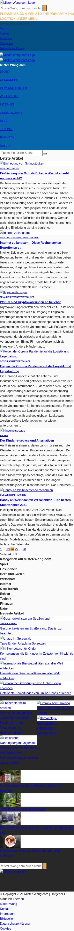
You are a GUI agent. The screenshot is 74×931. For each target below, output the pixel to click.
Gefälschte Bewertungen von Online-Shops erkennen (35, 693)
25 (16, 549)
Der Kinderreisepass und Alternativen (27, 440)
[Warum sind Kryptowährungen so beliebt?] (13, 292)
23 (8, 549)
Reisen (5, 121)
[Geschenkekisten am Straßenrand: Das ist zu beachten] (25, 618)
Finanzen (7, 137)
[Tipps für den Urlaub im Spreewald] (15, 638)
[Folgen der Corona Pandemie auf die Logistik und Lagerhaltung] (37, 353)
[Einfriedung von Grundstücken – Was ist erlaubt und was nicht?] (22, 163)
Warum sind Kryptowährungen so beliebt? (30, 302)
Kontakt (4, 28)
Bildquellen (6, 43)
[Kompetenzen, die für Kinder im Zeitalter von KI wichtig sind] (18, 648)
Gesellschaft (11, 112)
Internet (7, 104)
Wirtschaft (9, 96)
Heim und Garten (13, 88)
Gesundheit (9, 79)
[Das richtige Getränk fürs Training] (53, 703)
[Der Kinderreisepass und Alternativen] (12, 430)
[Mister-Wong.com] (17, 2)
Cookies (4, 33)
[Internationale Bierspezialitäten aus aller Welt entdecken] (37, 665)
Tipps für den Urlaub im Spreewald (23, 643)
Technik (6, 129)
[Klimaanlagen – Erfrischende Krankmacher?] (47, 718)
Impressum (6, 38)
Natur (5, 145)
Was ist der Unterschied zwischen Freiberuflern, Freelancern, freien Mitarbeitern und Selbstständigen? (16, 722)
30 (24, 549)
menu (33, 18)
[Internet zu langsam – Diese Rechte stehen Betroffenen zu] (15, 232)
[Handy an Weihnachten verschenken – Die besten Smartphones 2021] (26, 490)
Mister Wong (8, 903)
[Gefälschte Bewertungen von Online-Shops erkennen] (37, 685)
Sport (5, 71)
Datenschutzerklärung (12, 48)
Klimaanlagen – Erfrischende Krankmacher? (47, 728)
